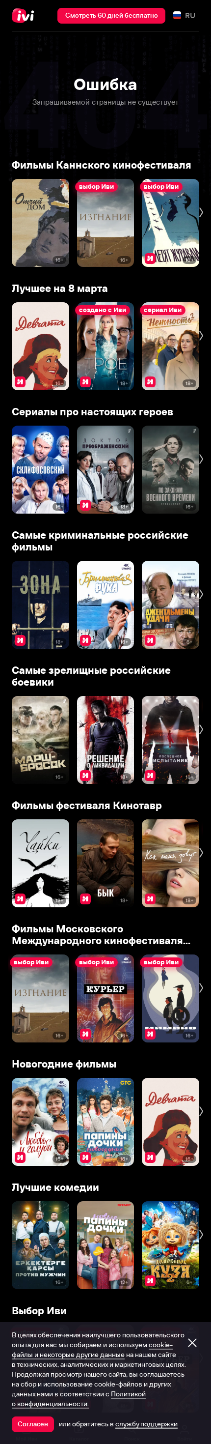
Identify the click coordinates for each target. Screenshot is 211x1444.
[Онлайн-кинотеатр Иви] (25, 16)
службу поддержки (146, 1424)
